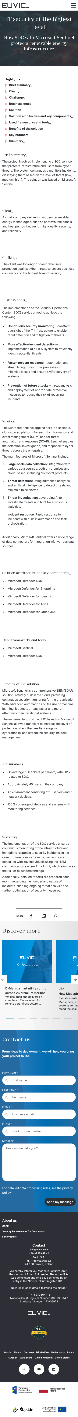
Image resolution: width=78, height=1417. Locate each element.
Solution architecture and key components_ (41, 116)
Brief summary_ (20, 85)
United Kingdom (44, 1357)
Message (8, 1141)
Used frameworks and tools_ (30, 122)
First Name (10, 1073)
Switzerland (26, 1357)
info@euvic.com (39, 1249)
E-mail (7, 1107)
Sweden (12, 1357)
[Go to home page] (39, 1313)
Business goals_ (21, 104)
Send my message (60, 1202)
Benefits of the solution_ (27, 128)
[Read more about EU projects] (22, 1389)
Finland (18, 1352)
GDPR (5, 1226)
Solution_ (16, 110)
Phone (7, 1124)
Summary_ (17, 141)
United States (62, 1357)
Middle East (42, 1352)
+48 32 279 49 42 (39, 1253)
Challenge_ (17, 97)
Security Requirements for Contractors (23, 1231)
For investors (9, 1236)
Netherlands (58, 1352)
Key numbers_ (19, 135)
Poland (71, 1352)
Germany (29, 1352)
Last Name (10, 1090)
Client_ (14, 91)
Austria (7, 1352)
